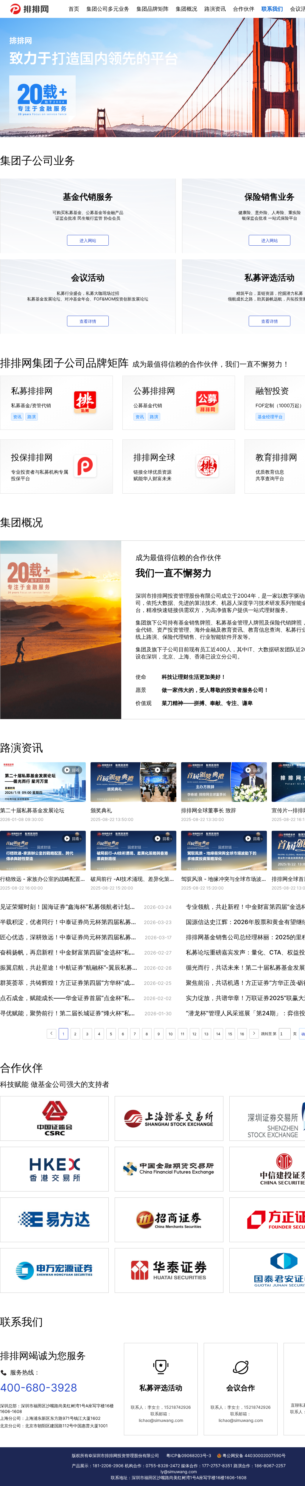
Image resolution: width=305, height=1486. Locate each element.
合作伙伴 (243, 9)
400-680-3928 (38, 1387)
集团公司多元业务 (107, 9)
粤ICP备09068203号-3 (188, 1455)
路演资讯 (215, 9)
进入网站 (88, 240)
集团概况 (186, 9)
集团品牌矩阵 (152, 9)
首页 (74, 9)
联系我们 (272, 9)
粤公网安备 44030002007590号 (254, 1455)
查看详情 (88, 321)
